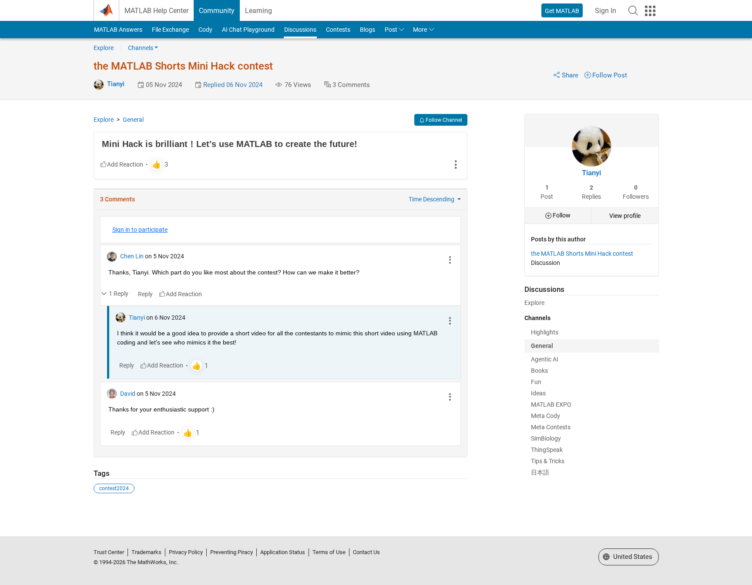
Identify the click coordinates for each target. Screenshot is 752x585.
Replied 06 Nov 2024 (232, 85)
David (127, 393)
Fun (536, 381)
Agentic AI (544, 359)
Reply (145, 294)
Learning (258, 11)
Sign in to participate (140, 229)
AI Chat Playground (248, 29)
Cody (205, 29)
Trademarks (146, 552)
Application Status (282, 552)
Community (217, 11)
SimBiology (546, 438)
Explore (104, 48)
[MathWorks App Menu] (650, 11)
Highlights (544, 332)
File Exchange (170, 29)
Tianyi (115, 84)
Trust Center (109, 552)
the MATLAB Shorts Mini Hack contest (582, 253)
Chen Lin (132, 256)
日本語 (540, 472)
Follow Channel (443, 120)
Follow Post (609, 75)
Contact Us (366, 552)
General (133, 119)
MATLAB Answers (118, 29)
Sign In (605, 11)
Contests (338, 29)
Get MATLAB (562, 10)
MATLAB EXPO (551, 404)
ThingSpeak (547, 449)
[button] (633, 10)
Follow (561, 215)
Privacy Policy (186, 552)
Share (570, 75)
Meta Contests (551, 427)
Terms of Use (329, 552)
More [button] (420, 29)
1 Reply (118, 293)
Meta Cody (545, 415)
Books (539, 370)
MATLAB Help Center (156, 11)
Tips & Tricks (547, 461)
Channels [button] (140, 48)
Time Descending (432, 199)
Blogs (367, 29)
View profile (625, 215)
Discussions (300, 29)
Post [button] (391, 29)
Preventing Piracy (231, 552)
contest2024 (114, 488)
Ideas (538, 393)
